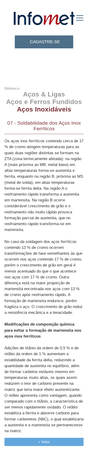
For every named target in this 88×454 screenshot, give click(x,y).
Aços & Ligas (44, 94)
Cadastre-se (45, 41)
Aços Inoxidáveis (44, 109)
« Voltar (44, 442)
